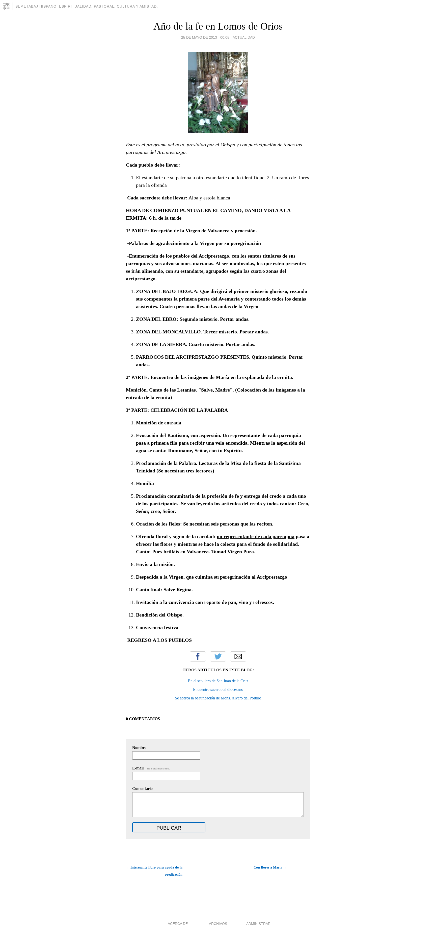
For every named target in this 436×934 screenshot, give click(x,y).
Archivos (218, 924)
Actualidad (244, 37)
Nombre (139, 747)
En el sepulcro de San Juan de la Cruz (218, 681)
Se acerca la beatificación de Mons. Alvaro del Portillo (218, 698)
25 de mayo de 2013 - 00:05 (205, 37)
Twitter (218, 656)
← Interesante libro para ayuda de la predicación (154, 870)
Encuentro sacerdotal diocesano (218, 689)
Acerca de (178, 924)
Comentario (142, 788)
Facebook (198, 656)
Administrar (258, 924)
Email (238, 656)
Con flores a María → (270, 867)
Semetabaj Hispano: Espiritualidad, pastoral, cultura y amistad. (86, 6)
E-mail (151, 768)
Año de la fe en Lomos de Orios (218, 26)
